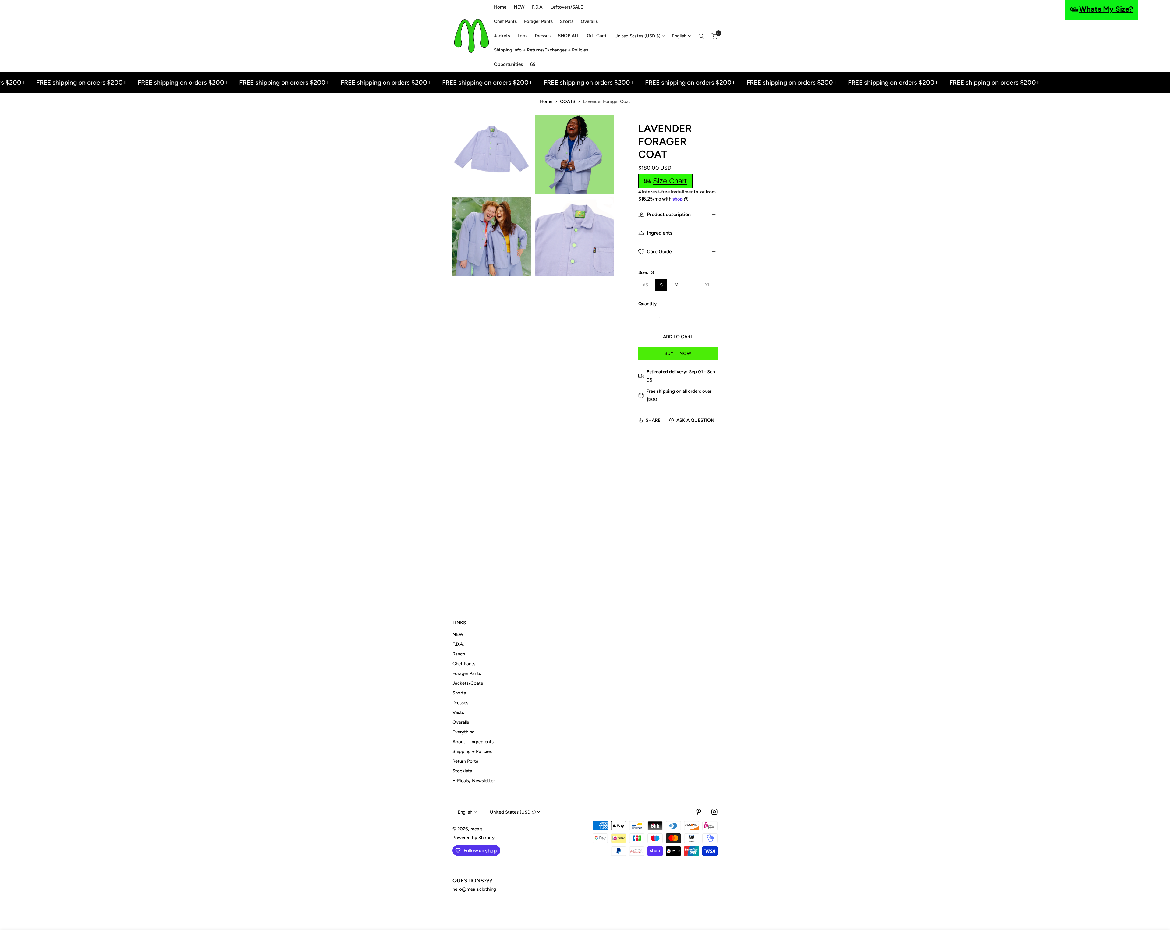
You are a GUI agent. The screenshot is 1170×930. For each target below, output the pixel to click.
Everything (463, 732)
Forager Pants (466, 673)
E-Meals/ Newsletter (473, 780)
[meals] (471, 36)
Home (546, 101)
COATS (567, 101)
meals (476, 829)
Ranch (458, 654)
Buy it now (678, 353)
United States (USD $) (637, 36)
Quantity (647, 304)
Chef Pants (463, 663)
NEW (457, 634)
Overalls (460, 722)
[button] (714, 36)
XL (707, 285)
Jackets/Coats (467, 683)
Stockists (462, 771)
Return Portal (465, 761)
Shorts (459, 693)
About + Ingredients (473, 741)
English (679, 36)
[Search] (701, 36)
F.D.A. (458, 644)
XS (645, 285)
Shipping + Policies (472, 751)
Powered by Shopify (473, 837)
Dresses (460, 702)
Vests (458, 712)
